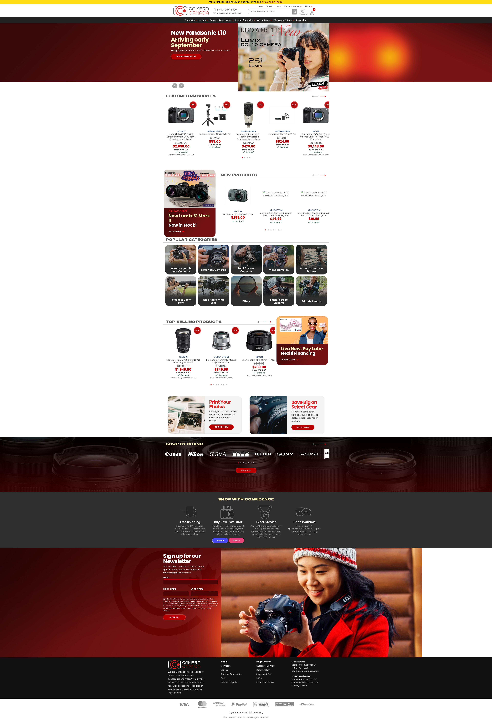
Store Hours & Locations (304, 664)
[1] (242, 157)
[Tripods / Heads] (311, 290)
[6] (278, 229)
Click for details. (272, 2)
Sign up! (174, 617)
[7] (281, 229)
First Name (169, 588)
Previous (174, 85)
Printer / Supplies (244, 20)
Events (269, 6)
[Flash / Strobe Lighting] (278, 290)
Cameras (190, 20)
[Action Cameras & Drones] (311, 259)
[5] (275, 229)
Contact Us (298, 661)
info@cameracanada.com (229, 13)
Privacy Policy (256, 712)
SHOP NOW (303, 427)
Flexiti (236, 540)
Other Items (263, 20)
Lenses (202, 20)
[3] (247, 157)
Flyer (261, 6)
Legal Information (238, 712)
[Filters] (246, 290)
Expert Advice (266, 522)
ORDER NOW (221, 427)
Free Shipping (190, 522)
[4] (249, 157)
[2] (244, 157)
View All (246, 470)
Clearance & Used (282, 20)
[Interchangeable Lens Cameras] (180, 259)
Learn (278, 6)
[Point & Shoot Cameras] (246, 259)
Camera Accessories (220, 20)
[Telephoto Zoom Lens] (180, 290)
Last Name (197, 588)
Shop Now (174, 231)
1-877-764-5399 (227, 9)
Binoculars (301, 20)
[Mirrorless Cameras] (213, 259)
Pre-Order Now (186, 59)
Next (181, 85)
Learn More (288, 359)
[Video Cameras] (278, 259)
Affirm (220, 540)
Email (166, 577)
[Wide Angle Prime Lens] (213, 290)
